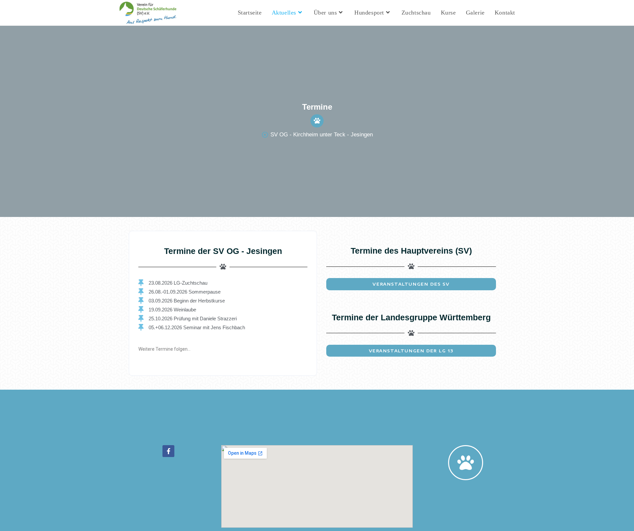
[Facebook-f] (168, 451)
